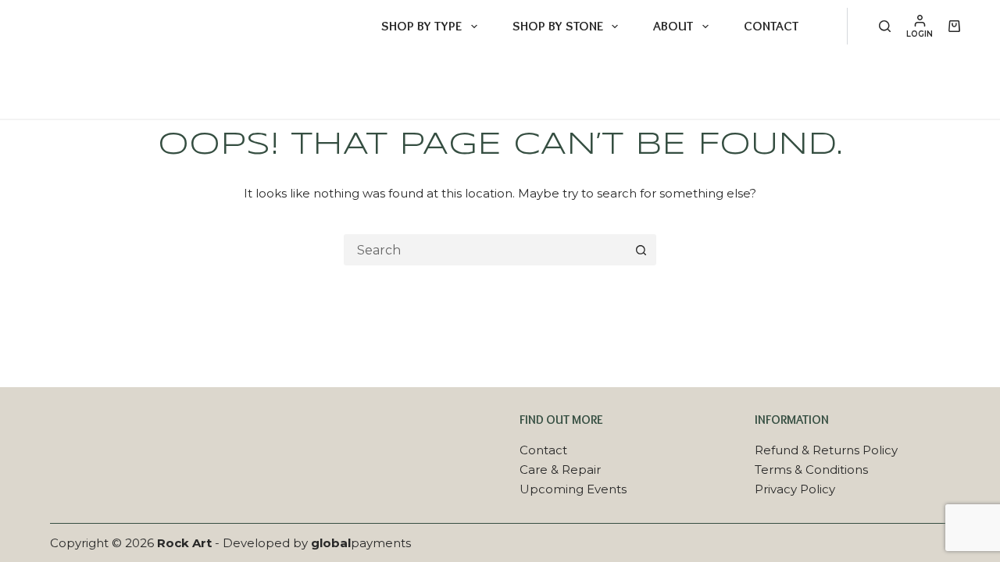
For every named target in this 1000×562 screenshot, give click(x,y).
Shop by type (421, 26)
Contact (771, 26)
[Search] (885, 26)
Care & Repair (560, 469)
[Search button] (641, 250)
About (673, 26)
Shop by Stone (557, 26)
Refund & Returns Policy (826, 450)
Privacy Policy (795, 489)
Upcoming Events (573, 489)
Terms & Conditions (811, 469)
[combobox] (486, 249)
